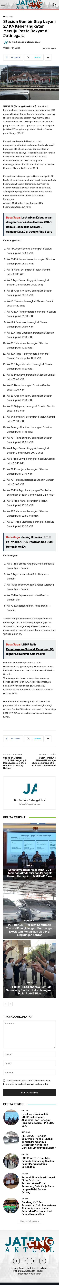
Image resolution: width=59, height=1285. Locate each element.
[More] (48, 57)
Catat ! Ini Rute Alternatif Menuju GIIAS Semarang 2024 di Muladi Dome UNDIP (44, 762)
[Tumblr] (34, 1261)
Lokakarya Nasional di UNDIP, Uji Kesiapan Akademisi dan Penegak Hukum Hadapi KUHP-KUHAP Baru (29, 873)
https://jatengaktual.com (29, 804)
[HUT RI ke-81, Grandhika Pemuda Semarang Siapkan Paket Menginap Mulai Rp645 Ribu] (29, 969)
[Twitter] (42, 1261)
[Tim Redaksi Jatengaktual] (6, 42)
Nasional (8, 16)
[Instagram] (25, 1261)
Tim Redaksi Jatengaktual (25, 42)
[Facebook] (16, 1261)
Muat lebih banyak (28, 1221)
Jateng (29, 865)
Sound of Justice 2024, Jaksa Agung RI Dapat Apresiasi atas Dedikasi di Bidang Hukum (15, 763)
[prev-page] (5, 1004)
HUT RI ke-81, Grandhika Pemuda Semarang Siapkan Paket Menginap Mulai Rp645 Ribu (29, 990)
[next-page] (11, 1004)
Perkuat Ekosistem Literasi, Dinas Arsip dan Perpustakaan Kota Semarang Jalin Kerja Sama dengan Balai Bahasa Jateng (38, 1185)
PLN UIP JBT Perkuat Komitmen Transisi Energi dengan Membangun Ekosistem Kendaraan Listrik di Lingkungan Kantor (29, 930)
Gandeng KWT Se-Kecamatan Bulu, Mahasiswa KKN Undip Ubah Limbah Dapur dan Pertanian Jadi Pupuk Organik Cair (38, 1208)
